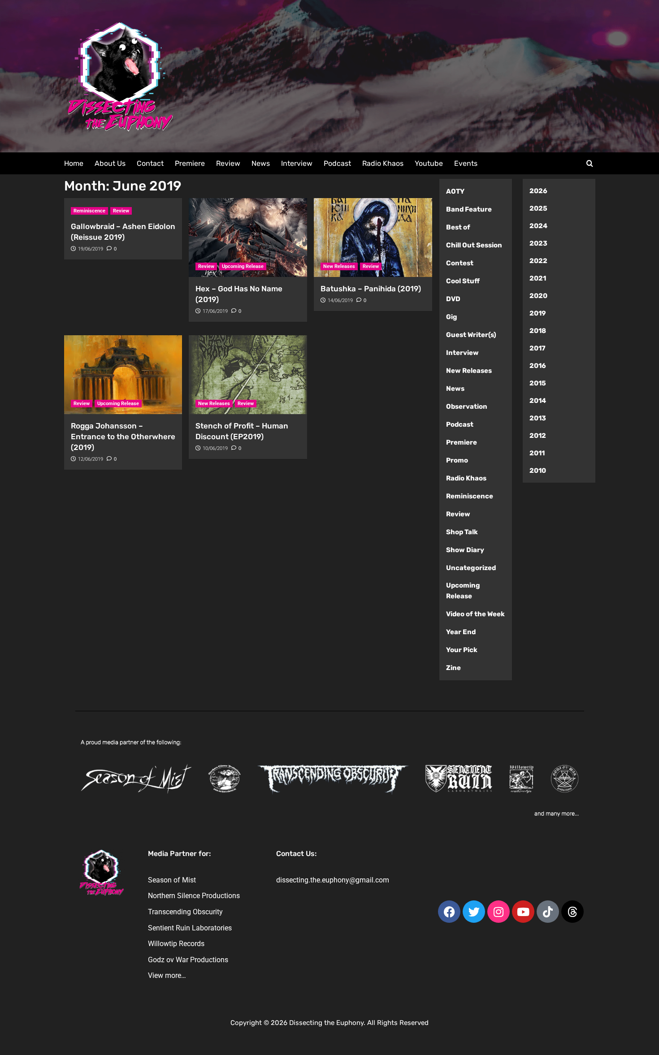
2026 (538, 191)
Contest (459, 263)
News (260, 163)
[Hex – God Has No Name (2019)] (248, 237)
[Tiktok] (548, 911)
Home (73, 163)
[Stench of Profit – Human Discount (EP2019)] (248, 374)
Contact (150, 163)
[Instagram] (498, 911)
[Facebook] (449, 911)
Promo (457, 460)
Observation (466, 406)
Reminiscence (89, 211)
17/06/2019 (215, 311)
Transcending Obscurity (185, 912)
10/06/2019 (215, 448)
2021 (537, 278)
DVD (453, 299)
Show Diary (465, 550)
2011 (537, 453)
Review (228, 163)
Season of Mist (172, 880)
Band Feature (469, 209)
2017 (537, 348)
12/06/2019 (90, 459)
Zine (453, 668)
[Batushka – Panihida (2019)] (373, 237)
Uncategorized (471, 568)
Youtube (429, 163)
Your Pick (461, 650)
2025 (538, 208)
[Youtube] (523, 911)
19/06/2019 (90, 249)
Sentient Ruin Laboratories (190, 928)
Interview (296, 163)
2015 (537, 383)
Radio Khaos (382, 163)
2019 (537, 313)
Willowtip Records (176, 943)
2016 (537, 366)
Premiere (190, 163)
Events (465, 163)
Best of (458, 227)
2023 (538, 243)
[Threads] (572, 911)
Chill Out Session (474, 245)
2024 (538, 226)
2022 (538, 261)
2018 (537, 331)
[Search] (589, 164)
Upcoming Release (243, 266)
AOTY (455, 191)
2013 (537, 418)
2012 (537, 436)
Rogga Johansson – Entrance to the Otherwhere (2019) (123, 436)
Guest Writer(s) (471, 335)
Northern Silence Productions (194, 895)
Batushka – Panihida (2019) (371, 288)
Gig (451, 317)
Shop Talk (462, 532)
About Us (110, 163)
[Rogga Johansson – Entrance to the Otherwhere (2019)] (123, 374)
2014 (537, 401)
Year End (461, 632)
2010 (537, 471)
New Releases (339, 266)
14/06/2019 (340, 300)
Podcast (337, 163)
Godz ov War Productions (188, 960)
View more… (167, 975)
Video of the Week (475, 614)
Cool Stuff (463, 281)
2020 (538, 296)
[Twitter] (474, 911)
